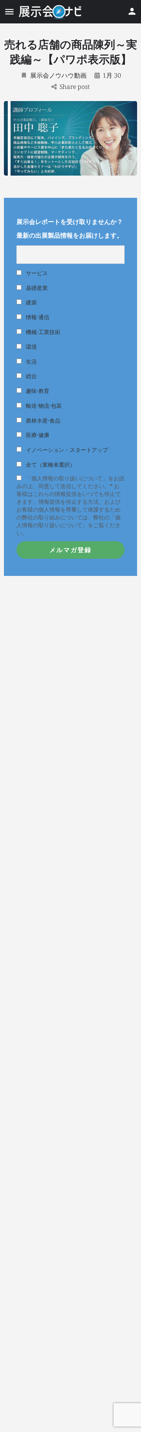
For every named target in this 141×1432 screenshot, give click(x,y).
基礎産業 (36, 287)
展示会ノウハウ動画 (58, 75)
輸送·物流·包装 (43, 405)
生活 (30, 361)
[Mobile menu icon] (9, 12)
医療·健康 (36, 435)
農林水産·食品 (42, 420)
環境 (30, 346)
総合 (30, 376)
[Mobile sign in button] (132, 11)
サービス (36, 273)
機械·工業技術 (42, 332)
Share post (75, 86)
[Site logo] (51, 12)
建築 (30, 302)
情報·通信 (36, 317)
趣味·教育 (36, 390)
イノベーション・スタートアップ (66, 449)
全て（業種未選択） (49, 464)
